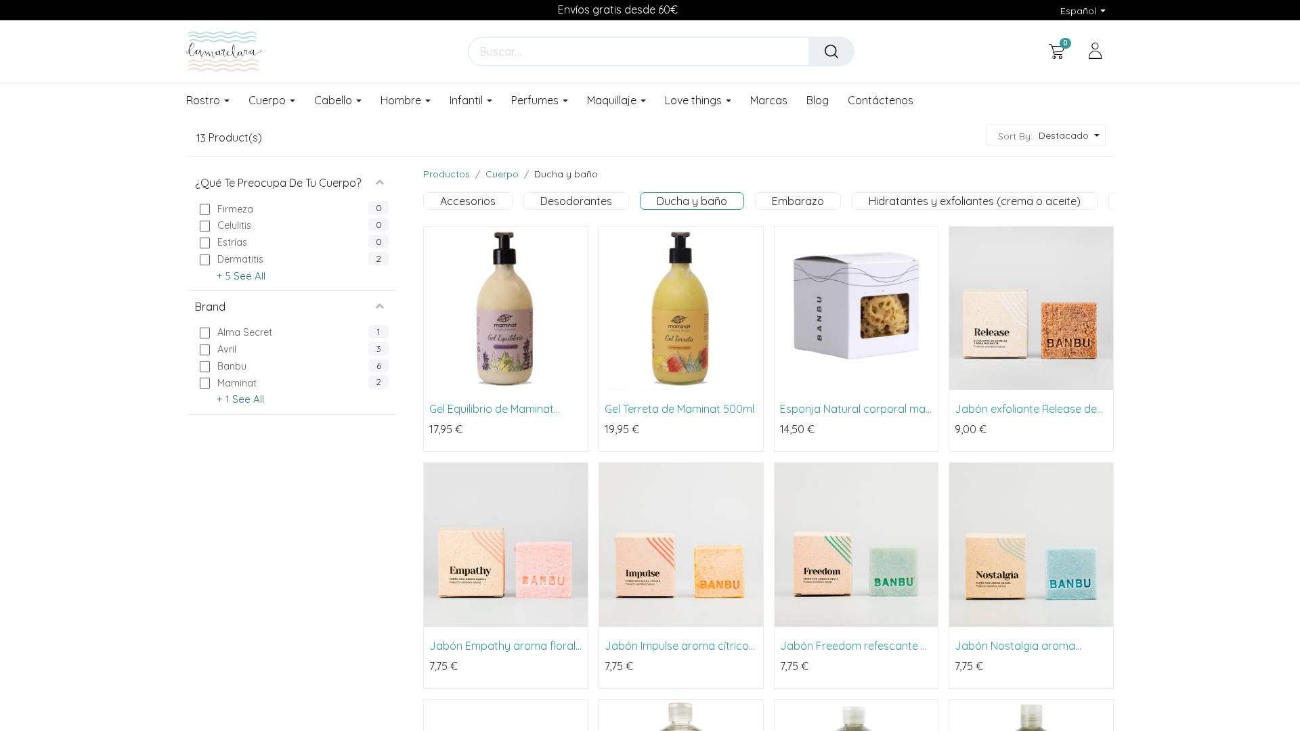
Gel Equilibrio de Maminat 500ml (491, 409)
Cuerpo (502, 174)
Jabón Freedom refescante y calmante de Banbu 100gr (853, 645)
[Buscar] (831, 51)
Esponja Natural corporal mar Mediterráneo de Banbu (855, 409)
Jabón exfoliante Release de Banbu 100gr (1026, 409)
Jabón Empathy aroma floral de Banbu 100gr (502, 645)
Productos (446, 174)
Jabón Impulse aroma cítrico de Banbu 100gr (677, 645)
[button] (1067, 136)
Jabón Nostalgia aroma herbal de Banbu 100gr (1015, 645)
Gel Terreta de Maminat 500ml (679, 409)
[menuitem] (769, 100)
